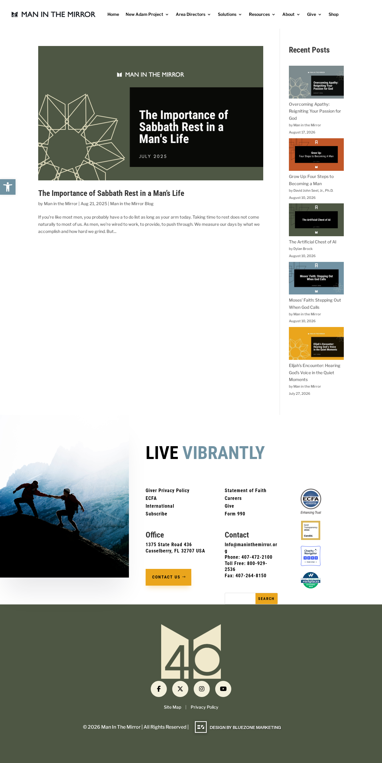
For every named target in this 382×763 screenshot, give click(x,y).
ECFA (151, 498)
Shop (333, 14)
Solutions (227, 14)
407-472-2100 (256, 557)
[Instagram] (202, 689)
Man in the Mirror (61, 203)
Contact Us (166, 577)
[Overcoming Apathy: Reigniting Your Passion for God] (316, 83)
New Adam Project (144, 14)
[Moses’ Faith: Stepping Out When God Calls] (316, 279)
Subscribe (156, 514)
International (160, 506)
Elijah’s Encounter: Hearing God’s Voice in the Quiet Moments (315, 372)
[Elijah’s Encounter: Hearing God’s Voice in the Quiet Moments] (316, 344)
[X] (180, 689)
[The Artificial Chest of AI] (316, 220)
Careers (233, 498)
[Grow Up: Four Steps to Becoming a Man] (316, 155)
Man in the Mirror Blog (132, 203)
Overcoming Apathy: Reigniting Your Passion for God (315, 111)
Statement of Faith (246, 490)
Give (311, 14)
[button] (8, 187)
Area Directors (190, 14)
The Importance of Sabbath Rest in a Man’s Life (111, 193)
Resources (259, 14)
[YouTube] (223, 689)
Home (113, 14)
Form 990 (235, 514)
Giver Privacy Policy (168, 490)
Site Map (172, 707)
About (288, 14)
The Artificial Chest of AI (312, 241)
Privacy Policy (204, 707)
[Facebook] (159, 689)
